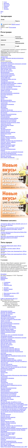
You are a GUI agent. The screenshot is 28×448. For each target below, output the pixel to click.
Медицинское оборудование (8, 101)
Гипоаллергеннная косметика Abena (10, 122)
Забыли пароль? (15, 24)
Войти (2, 446)
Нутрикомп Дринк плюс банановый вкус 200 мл (13, 251)
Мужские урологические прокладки (10, 350)
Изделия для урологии (7, 70)
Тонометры (4, 105)
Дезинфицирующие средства (8, 79)
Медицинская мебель (6, 100)
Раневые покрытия (6, 143)
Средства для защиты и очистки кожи (11, 86)
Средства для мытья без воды (8, 153)
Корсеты (3, 135)
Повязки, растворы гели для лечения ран (11, 140)
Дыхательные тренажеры (7, 104)
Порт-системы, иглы (6, 69)
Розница (3, 150)
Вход (2, 11)
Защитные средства (6, 124)
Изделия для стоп (5, 131)
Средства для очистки (6, 87)
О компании (7, 282)
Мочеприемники (5, 72)
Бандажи (3, 128)
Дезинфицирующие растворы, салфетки (11, 83)
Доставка (6, 9)
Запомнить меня (6, 24)
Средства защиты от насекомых (9, 89)
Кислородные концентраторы (8, 114)
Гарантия (6, 6)
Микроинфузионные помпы (8, 68)
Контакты (6, 3)
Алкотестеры (4, 103)
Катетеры (3, 96)
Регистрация (12, 27)
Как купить (7, 4)
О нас (5, 2)
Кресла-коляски (5, 147)
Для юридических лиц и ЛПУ (19, 446)
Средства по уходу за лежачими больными (12, 151)
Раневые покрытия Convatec (13, 430)
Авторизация (4, 56)
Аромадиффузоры (5, 77)
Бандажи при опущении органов (13, 411)
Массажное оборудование (7, 84)
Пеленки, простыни (6, 156)
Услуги (2, 98)
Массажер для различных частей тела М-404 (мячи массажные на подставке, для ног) (12, 228)
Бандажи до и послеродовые (16, 403)
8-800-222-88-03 (5, 298)
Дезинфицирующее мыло (7, 82)
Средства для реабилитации (8, 149)
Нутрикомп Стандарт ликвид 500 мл (10, 248)
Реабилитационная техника (8, 145)
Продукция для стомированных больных (11, 154)
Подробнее (3, 274)
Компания (3, 276)
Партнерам (7, 294)
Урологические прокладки (8, 75)
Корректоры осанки (6, 133)
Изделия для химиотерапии (8, 66)
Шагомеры (3, 107)
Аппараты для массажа (7, 110)
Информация (4, 278)
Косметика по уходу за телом (8, 121)
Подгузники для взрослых (8, 157)
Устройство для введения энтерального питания (13, 63)
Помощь (3, 279)
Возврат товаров (8, 289)
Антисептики (4, 80)
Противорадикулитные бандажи (13, 407)
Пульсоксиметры (5, 117)
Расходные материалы (6, 94)
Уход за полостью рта (6, 91)
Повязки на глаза (5, 139)
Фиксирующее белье (6, 76)
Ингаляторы (4, 112)
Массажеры (4, 126)
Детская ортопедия (6, 129)
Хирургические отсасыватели (8, 119)
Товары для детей (5, 90)
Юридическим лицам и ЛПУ (11, 293)
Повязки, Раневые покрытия (8, 138)
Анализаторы (4, 108)
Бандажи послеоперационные (12, 410)
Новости (6, 283)
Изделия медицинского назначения (10, 93)
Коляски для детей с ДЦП (7, 146)
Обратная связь (8, 285)
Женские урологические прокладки (10, 349)
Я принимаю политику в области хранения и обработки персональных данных (14, 50)
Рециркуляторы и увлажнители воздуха (11, 111)
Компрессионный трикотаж (8, 132)
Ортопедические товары (7, 125)
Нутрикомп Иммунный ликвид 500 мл (11, 245)
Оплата (6, 7)
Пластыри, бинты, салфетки (8, 142)
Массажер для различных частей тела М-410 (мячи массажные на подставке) (12, 237)
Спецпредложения (9, 296)
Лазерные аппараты (6, 115)
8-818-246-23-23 (13, 298)
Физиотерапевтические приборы (9, 118)
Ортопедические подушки (8, 136)
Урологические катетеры (7, 73)
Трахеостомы (4, 97)
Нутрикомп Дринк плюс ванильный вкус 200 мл (14, 254)
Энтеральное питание (6, 62)
